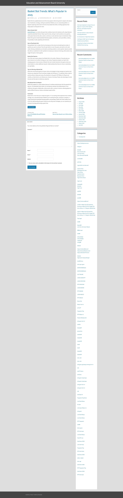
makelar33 (79, 240)
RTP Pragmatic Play (81, 468)
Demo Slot (79, 301)
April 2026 (81, 109)
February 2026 (82, 112)
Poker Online (80, 172)
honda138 (79, 341)
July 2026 (81, 103)
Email (29, 154)
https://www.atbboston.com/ (83, 250)
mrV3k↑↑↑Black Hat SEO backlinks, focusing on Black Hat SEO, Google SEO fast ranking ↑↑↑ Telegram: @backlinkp (86, 206)
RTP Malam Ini (80, 314)
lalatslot (79, 256)
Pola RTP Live (80, 438)
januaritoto (79, 331)
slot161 (79, 324)
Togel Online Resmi (81, 177)
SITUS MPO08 (80, 238)
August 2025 (81, 123)
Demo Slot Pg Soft (81, 151)
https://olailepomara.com (83, 143)
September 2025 (82, 121)
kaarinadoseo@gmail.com (45, 18)
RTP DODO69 (80, 291)
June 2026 (81, 105)
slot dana (79, 374)
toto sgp (79, 461)
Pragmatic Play (80, 311)
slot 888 (79, 198)
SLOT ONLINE (80, 274)
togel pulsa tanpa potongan (83, 257)
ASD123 (79, 245)
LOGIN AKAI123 (80, 294)
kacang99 (79, 327)
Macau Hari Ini (80, 304)
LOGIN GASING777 (81, 277)
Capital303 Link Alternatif (83, 165)
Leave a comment (58, 18)
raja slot (84, 317)
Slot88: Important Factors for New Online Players (87, 60)
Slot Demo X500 (80, 441)
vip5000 (79, 191)
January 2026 (81, 114)
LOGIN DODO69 (80, 287)
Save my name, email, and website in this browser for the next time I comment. (45, 163)
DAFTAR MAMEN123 (81, 267)
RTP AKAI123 (80, 297)
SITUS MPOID (80, 237)
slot (78, 367)
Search (78, 10)
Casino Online (80, 168)
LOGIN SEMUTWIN (81, 281)
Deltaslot (79, 186)
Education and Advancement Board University (45, 3)
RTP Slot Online (80, 451)
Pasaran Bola (80, 317)
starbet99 (79, 334)
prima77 (79, 307)
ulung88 (79, 242)
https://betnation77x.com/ (83, 252)
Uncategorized (31, 107)
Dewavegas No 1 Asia (81, 170)
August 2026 (81, 101)
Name (29, 150)
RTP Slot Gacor (80, 431)
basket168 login (31, 32)
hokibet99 (79, 337)
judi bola (79, 162)
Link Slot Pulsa (80, 444)
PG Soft (79, 404)
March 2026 (81, 110)
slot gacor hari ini (81, 321)
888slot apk (80, 230)
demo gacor (80, 428)
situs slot (79, 357)
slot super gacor (80, 264)
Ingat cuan (79, 181)
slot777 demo (80, 371)
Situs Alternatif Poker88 (82, 155)
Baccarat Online (80, 175)
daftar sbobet (80, 458)
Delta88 (79, 150)
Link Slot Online (80, 153)
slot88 (78, 221)
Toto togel (79, 218)
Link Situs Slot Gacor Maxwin (83, 227)
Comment (29, 129)
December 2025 (82, 116)
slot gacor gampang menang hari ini (85, 364)
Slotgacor (79, 146)
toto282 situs (80, 261)
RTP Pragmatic (80, 421)
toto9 (78, 347)
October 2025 (82, 119)
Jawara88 (79, 225)
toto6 (78, 344)
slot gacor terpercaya (82, 378)
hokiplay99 (79, 184)
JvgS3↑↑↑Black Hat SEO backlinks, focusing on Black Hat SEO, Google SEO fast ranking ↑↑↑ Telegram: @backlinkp (86, 213)
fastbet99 (79, 351)
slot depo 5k (80, 394)
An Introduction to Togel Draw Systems (85, 36)
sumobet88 (79, 158)
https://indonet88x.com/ (82, 249)
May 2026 (81, 107)
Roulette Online (80, 174)
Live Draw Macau (81, 401)
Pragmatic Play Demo (82, 398)
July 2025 (81, 125)
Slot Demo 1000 (80, 464)
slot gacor (79, 411)
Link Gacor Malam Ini (81, 408)
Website (29, 159)
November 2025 (82, 118)
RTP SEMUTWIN (80, 284)
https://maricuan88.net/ (82, 201)
